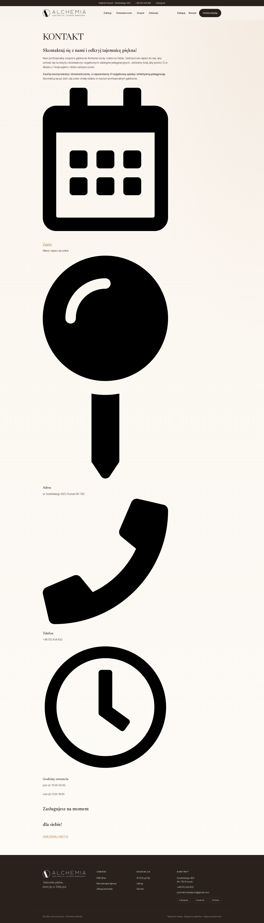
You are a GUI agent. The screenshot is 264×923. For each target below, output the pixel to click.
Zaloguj (181, 13)
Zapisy (47, 244)
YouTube (215, 900)
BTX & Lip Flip (143, 878)
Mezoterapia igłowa (106, 883)
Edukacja (153, 13)
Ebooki (140, 889)
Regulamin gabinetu (193, 916)
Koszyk (192, 13)
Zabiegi (107, 13)
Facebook (200, 900)
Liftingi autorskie (105, 889)
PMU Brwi (101, 878)
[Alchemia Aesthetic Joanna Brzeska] (64, 13)
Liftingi (140, 883)
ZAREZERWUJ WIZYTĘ (55, 836)
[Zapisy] (105, 230)
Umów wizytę (210, 12)
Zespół (140, 13)
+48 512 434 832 (143, 3)
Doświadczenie (124, 13)
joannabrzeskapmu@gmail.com (193, 892)
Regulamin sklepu (175, 916)
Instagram (160, 3)
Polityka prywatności (212, 916)
